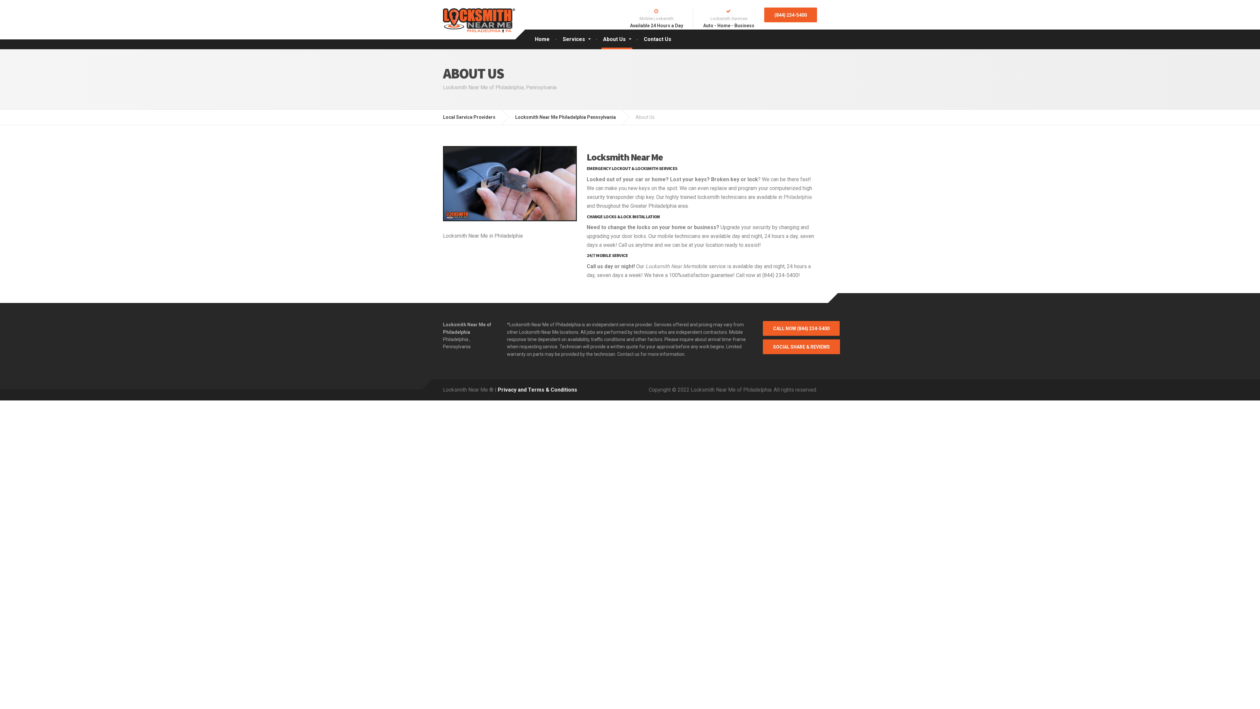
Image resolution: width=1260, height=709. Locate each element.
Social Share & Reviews (801, 347)
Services (574, 39)
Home (542, 39)
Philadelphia (798, 197)
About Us (614, 39)
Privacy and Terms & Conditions (537, 390)
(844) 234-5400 (790, 15)
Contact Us (657, 39)
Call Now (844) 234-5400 (801, 328)
